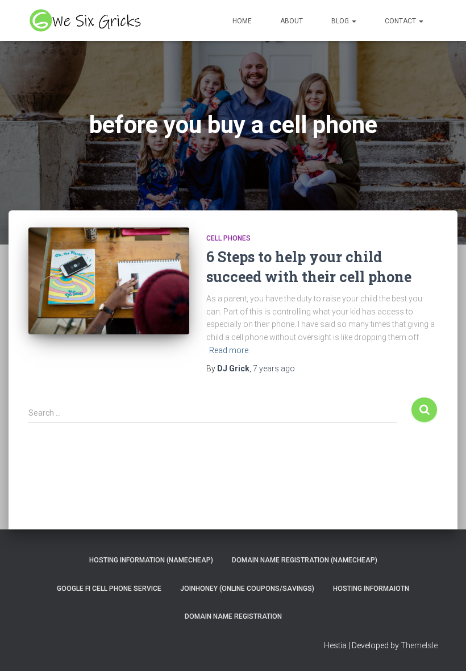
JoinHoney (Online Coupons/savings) (247, 589)
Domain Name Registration (233, 616)
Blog (341, 21)
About (291, 21)
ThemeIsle (419, 645)
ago (274, 368)
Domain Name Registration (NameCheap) (304, 560)
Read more (228, 350)
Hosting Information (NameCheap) (151, 560)
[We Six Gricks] (86, 20)
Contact (401, 21)
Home (242, 21)
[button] (353, 21)
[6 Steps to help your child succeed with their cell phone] (108, 280)
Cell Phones (228, 238)
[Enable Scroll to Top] (443, 648)
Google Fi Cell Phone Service (109, 589)
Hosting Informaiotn (371, 589)
